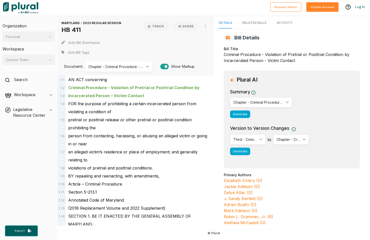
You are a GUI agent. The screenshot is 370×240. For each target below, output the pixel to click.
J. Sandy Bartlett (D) (243, 198)
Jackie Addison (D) (242, 186)
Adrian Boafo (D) (240, 204)
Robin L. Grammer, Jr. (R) (248, 216)
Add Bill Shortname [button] (83, 42)
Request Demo (286, 7)
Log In (360, 7)
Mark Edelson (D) (240, 210)
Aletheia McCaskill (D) (245, 222)
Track (158, 26)
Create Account (322, 7)
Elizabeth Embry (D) (243, 180)
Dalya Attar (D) (238, 192)
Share (188, 26)
